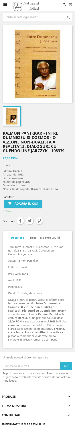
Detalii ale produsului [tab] (45, 237)
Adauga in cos (23, 203)
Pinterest (39, 220)
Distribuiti (20, 220)
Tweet (29, 220)
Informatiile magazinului (23, 424)
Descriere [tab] (17, 237)
